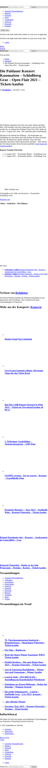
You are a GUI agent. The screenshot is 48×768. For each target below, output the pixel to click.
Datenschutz (9, 734)
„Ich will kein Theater (15, 702)
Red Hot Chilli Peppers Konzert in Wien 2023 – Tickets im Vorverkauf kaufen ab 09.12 (24, 407)
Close (2, 740)
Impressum (9, 731)
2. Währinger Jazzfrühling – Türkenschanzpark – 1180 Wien (20, 442)
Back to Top (4, 738)
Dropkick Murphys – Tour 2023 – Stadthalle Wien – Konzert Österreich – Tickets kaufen (26, 511)
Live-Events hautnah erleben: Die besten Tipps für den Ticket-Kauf (24, 371)
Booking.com (5, 199)
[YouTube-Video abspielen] (24, 220)
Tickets (7, 599)
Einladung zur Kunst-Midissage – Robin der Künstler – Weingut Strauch (26, 685)
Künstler (8, 26)
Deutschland (9, 584)
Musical (7, 13)
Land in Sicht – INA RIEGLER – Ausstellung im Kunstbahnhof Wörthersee (25, 678)
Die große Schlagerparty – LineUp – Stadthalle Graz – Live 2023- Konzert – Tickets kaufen (23, 694)
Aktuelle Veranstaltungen (14, 11)
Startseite (8, 729)
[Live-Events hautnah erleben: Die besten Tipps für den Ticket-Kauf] (26, 355)
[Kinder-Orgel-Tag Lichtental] (26, 323)
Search (33, 7)
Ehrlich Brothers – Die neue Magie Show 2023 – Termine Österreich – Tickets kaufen (25, 663)
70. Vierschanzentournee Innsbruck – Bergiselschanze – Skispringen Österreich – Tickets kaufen (25, 643)
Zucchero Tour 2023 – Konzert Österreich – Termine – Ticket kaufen (25, 707)
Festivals (8, 22)
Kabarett (8, 15)
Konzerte (8, 24)
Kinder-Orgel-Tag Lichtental (18, 339)
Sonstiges (8, 595)
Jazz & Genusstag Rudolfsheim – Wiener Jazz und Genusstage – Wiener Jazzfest (24, 670)
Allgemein (8, 580)
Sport (7, 18)
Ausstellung (9, 20)
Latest (7, 42)
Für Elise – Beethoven (15, 650)
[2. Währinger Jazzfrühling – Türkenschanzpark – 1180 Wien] (26, 425)
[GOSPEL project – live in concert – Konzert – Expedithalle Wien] (26, 460)
